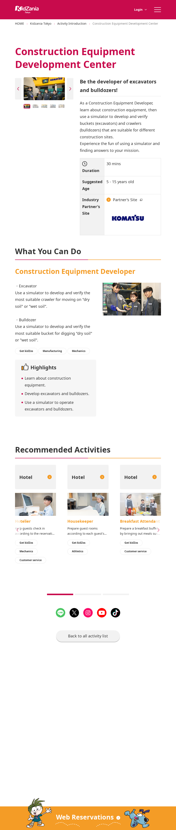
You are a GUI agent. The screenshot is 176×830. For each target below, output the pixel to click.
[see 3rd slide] (116, 594)
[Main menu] (157, 9)
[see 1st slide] (60, 594)
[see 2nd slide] (88, 594)
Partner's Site (125, 199)
